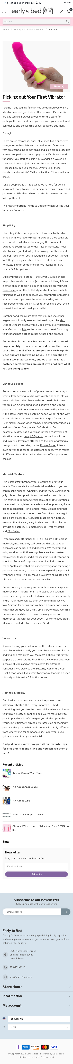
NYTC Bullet (36, 303)
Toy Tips (53, 29)
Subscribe (37, 874)
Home (6, 29)
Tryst (50, 527)
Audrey (18, 432)
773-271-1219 (17, 967)
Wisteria (59, 527)
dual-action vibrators (46, 246)
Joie (49, 303)
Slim (14, 325)
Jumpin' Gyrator (33, 436)
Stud (46, 623)
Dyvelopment (47, 1057)
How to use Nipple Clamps (28, 814)
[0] (68, 11)
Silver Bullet (47, 277)
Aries (28, 623)
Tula (24, 329)
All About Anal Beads (25, 787)
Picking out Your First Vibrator (29, 29)
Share (57, 86)
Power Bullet (48, 445)
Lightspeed (58, 1053)
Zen (35, 623)
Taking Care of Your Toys (27, 773)
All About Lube (21, 800)
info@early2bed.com (21, 977)
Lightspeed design (28, 1057)
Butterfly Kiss (43, 668)
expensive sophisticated (17, 246)
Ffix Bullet (13, 531)
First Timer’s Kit (41, 659)
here (5, 753)
